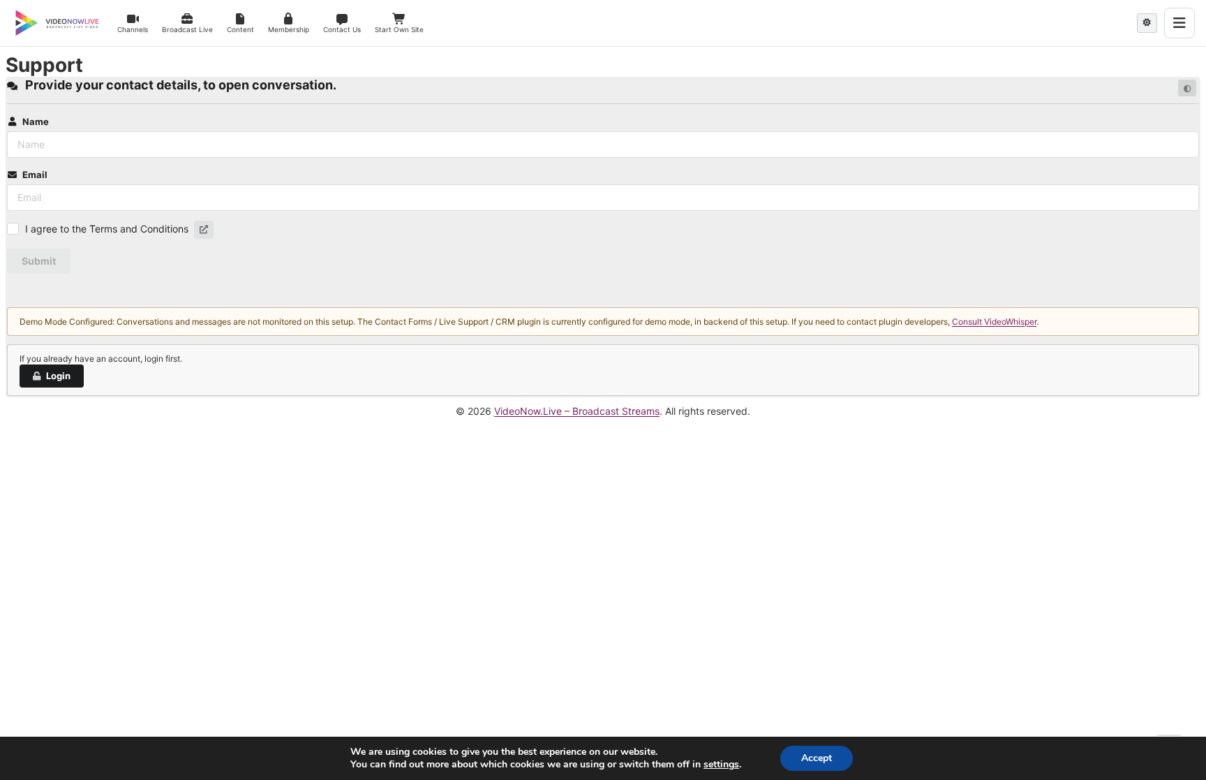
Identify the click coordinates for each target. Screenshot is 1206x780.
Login (58, 375)
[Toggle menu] (1179, 23)
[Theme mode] (1147, 23)
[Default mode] (1187, 88)
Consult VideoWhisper (994, 321)
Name (35, 121)
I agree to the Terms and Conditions (106, 229)
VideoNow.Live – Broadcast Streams (577, 411)
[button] (204, 230)
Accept (816, 758)
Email (34, 174)
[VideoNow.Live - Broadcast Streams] (57, 23)
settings (721, 764)
